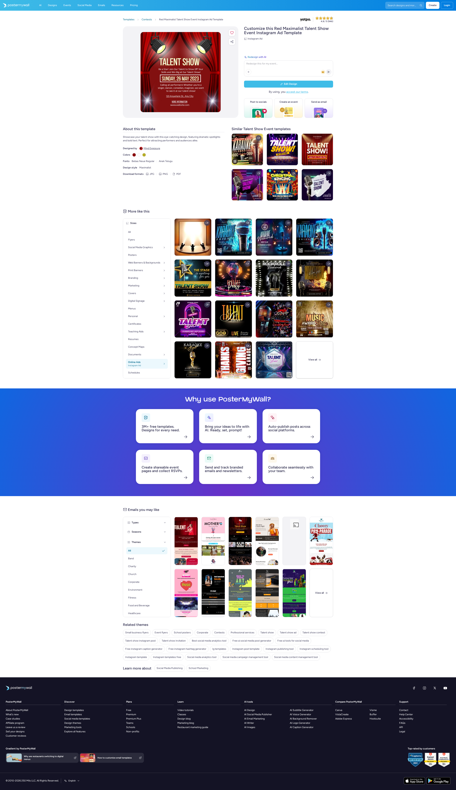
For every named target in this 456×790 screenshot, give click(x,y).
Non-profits (132, 731)
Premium (131, 714)
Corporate (202, 632)
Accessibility (406, 718)
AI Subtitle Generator (302, 710)
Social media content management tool (296, 657)
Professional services (242, 632)
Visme (373, 710)
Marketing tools (73, 727)
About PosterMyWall (17, 710)
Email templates (73, 714)
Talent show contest (313, 632)
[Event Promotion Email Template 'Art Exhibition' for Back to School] (240, 593)
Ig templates (219, 648)
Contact (403, 710)
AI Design (249, 710)
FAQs (402, 722)
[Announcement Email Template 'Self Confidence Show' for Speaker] (213, 593)
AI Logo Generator (300, 722)
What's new (12, 714)
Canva (338, 710)
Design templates (74, 710)
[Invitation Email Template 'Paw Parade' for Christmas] (321, 541)
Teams (129, 722)
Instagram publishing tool (280, 648)
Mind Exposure (152, 148)
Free (128, 710)
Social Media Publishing (170, 668)
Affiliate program (15, 722)
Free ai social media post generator (251, 640)
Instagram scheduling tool (314, 648)
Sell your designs (15, 731)
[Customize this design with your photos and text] (181, 72)
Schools (130, 727)
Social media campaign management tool (245, 657)
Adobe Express (343, 718)
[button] (231, 32)
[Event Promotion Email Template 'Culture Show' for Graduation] (267, 593)
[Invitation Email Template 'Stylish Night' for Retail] (267, 541)
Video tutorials (185, 710)
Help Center (406, 714)
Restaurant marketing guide (192, 727)
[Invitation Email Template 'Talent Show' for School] (186, 541)
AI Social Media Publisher (258, 714)
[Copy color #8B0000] (134, 155)
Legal (402, 731)
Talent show (267, 632)
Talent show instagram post (140, 640)
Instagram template (136, 657)
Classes (181, 714)
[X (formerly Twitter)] (434, 688)
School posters (182, 632)
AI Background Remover (303, 718)
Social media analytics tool (201, 657)
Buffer (373, 714)
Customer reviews (16, 735)
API (401, 727)
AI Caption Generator (302, 727)
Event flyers (161, 632)
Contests (219, 632)
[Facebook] (414, 688)
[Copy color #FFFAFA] (139, 155)
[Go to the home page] (14, 5)
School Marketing (198, 668)
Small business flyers (137, 632)
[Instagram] (424, 688)
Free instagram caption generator (143, 648)
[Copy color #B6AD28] (144, 155)
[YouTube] (445, 688)
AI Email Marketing (254, 718)
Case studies (13, 718)
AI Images (249, 727)
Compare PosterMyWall (348, 701)
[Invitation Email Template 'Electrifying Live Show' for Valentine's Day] (186, 593)
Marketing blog (185, 722)
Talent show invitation (174, 640)
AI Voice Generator (300, 714)
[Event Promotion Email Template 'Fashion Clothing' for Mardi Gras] (294, 593)
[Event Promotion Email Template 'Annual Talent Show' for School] (240, 541)
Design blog (184, 718)
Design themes (72, 722)
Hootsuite (375, 718)
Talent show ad (288, 632)
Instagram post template (246, 648)
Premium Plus (133, 718)
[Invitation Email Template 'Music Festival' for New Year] (294, 541)
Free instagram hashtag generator (187, 648)
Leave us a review (15, 727)
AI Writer (249, 722)
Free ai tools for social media (293, 640)
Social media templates (77, 718)
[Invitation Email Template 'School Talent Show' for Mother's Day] (213, 541)
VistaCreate (342, 714)
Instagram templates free (167, 657)
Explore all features (75, 731)
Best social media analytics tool (209, 640)
